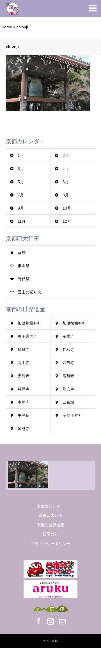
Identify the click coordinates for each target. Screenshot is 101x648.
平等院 (23, 415)
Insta (50, 621)
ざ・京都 (52, 640)
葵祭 (22, 252)
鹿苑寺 (68, 376)
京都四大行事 (50, 515)
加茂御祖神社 (74, 323)
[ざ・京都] (13, 8)
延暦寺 (23, 428)
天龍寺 (23, 376)
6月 (66, 182)
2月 (66, 155)
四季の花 (50, 534)
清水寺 (68, 336)
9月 (21, 208)
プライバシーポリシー (50, 543)
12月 (67, 221)
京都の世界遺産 (50, 525)
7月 (21, 195)
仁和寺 (68, 349)
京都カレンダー (50, 506)
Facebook (38, 621)
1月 (21, 155)
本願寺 (23, 402)
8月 (66, 195)
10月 (67, 208)
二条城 (68, 402)
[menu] (92, 8)
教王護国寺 (27, 336)
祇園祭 (23, 265)
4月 (66, 168)
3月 (21, 168)
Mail (62, 621)
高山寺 (23, 362)
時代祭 (23, 279)
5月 (21, 182)
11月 (22, 221)
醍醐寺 (23, 349)
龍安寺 (68, 389)
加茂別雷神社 (29, 323)
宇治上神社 (72, 415)
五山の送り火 (29, 292)
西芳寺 (68, 362)
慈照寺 (23, 389)
